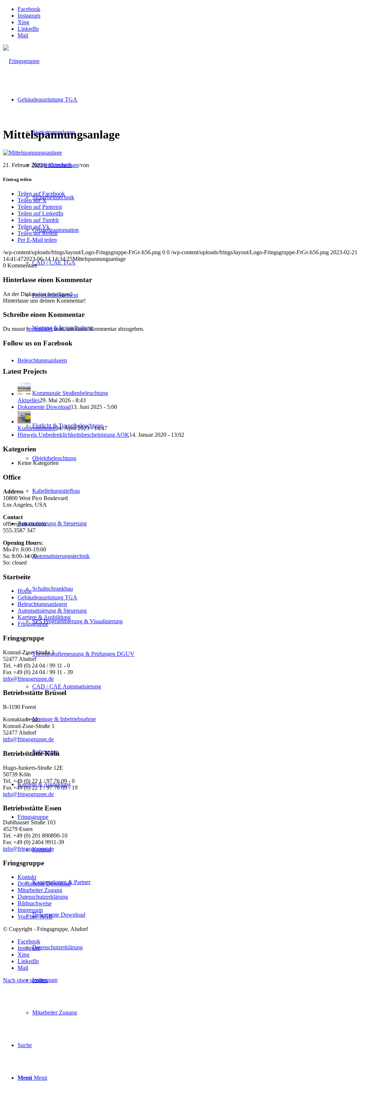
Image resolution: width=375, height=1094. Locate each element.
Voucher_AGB (35, 916)
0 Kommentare (61, 165)
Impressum (30, 910)
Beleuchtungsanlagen (42, 604)
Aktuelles (29, 400)
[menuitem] (202, 980)
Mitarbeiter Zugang (40, 890)
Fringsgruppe (33, 624)
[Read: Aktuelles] (24, 394)
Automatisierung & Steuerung (52, 610)
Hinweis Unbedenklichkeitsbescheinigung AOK (73, 435)
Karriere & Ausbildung (44, 617)
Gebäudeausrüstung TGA (47, 597)
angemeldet (39, 329)
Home (25, 591)
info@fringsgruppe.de (28, 679)
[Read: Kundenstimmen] (24, 421)
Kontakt (27, 877)
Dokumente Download (44, 407)
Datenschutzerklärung (43, 897)
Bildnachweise (35, 903)
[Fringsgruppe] (21, 61)
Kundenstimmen (37, 428)
